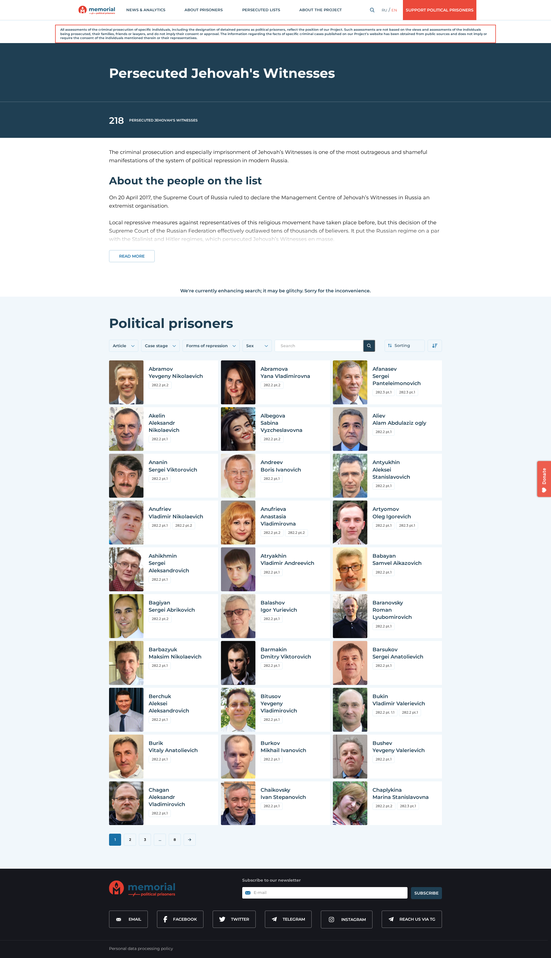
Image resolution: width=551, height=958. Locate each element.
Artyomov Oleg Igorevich (391, 512)
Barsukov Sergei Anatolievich (397, 653)
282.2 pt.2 (160, 385)
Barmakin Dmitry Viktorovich (286, 653)
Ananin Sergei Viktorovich (173, 466)
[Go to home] (142, 888)
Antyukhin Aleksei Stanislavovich (391, 469)
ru (384, 10)
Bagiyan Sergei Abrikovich (172, 606)
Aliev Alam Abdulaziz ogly (399, 419)
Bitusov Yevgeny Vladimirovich (279, 703)
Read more (132, 256)
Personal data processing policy (141, 948)
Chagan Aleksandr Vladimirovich (167, 797)
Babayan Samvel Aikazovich (397, 559)
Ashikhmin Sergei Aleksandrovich (169, 563)
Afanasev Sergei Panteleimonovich (396, 376)
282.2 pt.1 (160, 439)
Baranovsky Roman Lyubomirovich (392, 610)
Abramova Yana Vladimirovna (285, 372)
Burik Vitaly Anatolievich (173, 747)
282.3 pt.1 (383, 392)
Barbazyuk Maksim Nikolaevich (175, 653)
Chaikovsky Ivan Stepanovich (283, 793)
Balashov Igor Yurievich (279, 606)
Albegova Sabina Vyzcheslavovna (281, 423)
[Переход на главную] (97, 10)
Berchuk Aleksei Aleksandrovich (169, 703)
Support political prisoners (440, 10)
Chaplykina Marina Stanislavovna (400, 793)
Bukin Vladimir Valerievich (398, 700)
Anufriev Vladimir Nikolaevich (176, 512)
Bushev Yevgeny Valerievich (398, 747)
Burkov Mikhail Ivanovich (283, 747)
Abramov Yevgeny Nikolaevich (176, 372)
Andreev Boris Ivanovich (281, 466)
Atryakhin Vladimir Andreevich (287, 559)
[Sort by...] (405, 346)
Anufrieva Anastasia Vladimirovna (278, 516)
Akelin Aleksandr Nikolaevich (164, 423)
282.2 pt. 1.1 (385, 712)
